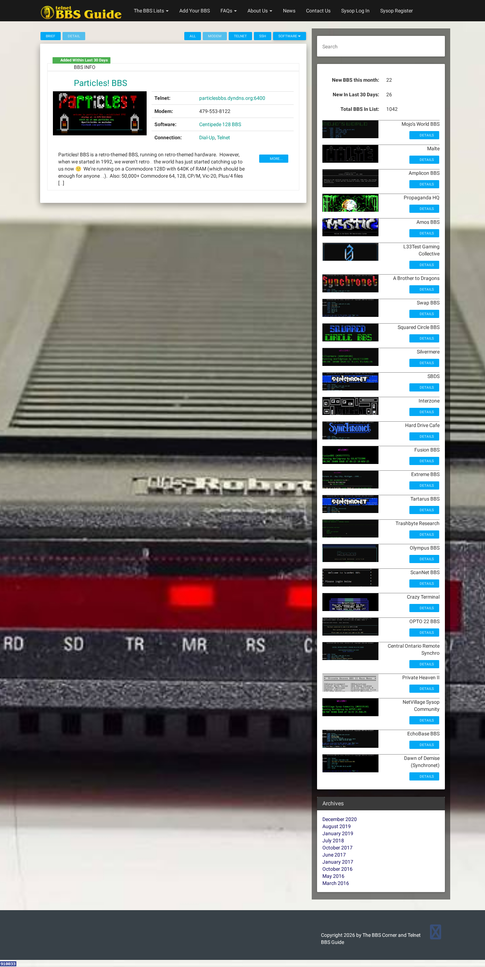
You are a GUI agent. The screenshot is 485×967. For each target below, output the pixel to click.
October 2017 (337, 847)
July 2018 (333, 840)
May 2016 (333, 876)
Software (288, 36)
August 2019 (336, 826)
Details (426, 135)
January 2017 (337, 862)
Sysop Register (396, 10)
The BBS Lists (149, 10)
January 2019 (337, 833)
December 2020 (339, 819)
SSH (262, 36)
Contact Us (318, 10)
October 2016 (337, 869)
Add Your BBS (194, 10)
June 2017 (334, 855)
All (193, 36)
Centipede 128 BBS (220, 124)
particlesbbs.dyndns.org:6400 (232, 98)
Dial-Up (207, 137)
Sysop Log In (355, 10)
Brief (50, 36)
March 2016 (335, 883)
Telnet (240, 36)
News (289, 10)
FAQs (226, 10)
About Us (258, 10)
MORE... (276, 159)
